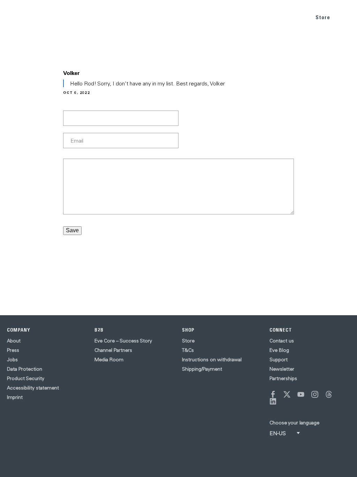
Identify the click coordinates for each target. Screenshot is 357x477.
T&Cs (188, 350)
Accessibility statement (33, 388)
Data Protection (24, 369)
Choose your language (294, 422)
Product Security (25, 378)
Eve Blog (279, 350)
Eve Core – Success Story (123, 341)
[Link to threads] (328, 394)
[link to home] (20, 17)
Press (13, 350)
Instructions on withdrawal (212, 359)
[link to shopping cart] (344, 16)
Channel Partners (113, 350)
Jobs (12, 359)
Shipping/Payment (202, 369)
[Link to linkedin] (272, 401)
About (14, 341)
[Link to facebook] (272, 394)
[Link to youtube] (300, 394)
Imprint (15, 397)
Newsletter (281, 369)
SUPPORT (292, 17)
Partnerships (283, 378)
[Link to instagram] (314, 394)
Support (278, 359)
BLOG (266, 17)
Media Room (108, 359)
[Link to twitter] (286, 394)
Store (323, 17)
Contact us (281, 341)
